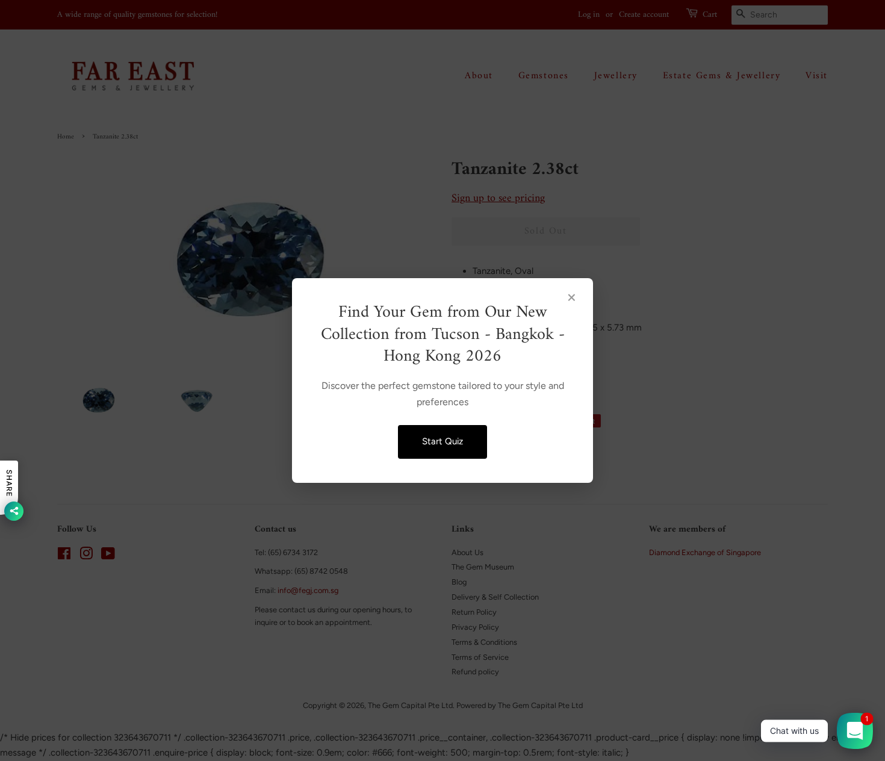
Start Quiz (442, 441)
